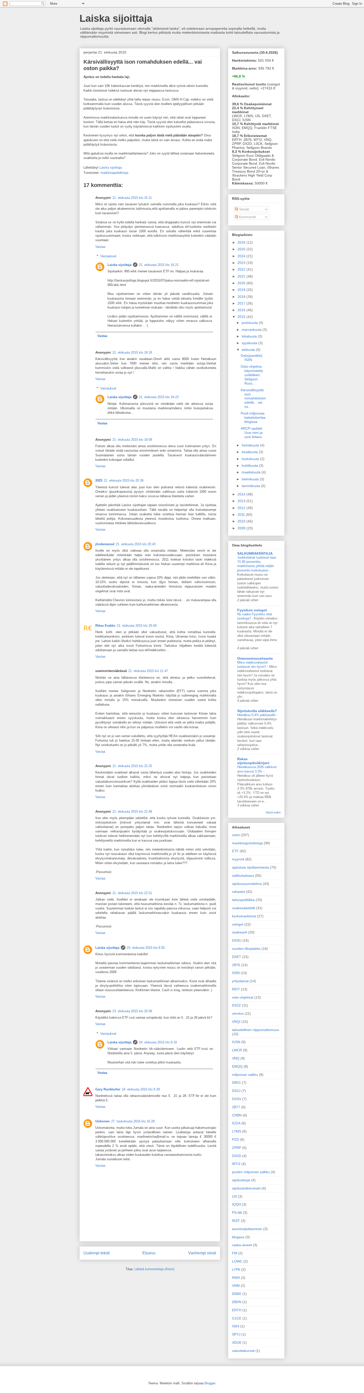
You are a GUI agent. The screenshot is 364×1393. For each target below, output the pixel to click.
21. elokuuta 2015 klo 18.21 (159, 265)
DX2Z (236, 1005)
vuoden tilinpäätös (246, 949)
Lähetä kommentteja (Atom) (154, 1269)
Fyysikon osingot (252, 610)
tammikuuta (251, 486)
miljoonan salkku (245, 1075)
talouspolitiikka (243, 900)
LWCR (237, 1050)
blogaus (238, 1237)
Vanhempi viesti (202, 1253)
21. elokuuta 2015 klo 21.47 (148, 671)
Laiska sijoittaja (115, 18)
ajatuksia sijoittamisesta (250, 867)
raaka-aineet (242, 1245)
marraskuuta (252, 330)
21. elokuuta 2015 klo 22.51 (132, 893)
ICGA (236, 1123)
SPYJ (236, 1334)
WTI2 (236, 1164)
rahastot (238, 892)
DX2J (236, 1091)
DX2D (236, 1156)
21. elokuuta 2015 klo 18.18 (132, 352)
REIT (236, 989)
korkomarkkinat (244, 916)
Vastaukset (108, 256)
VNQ (235, 1058)
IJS (234, 1196)
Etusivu (149, 1253)
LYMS (236, 1131)
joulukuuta (250, 323)
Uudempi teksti (96, 1253)
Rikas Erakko (105, 625)
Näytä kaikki (273, 812)
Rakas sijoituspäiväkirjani (253, 761)
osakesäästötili (243, 908)
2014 (241, 494)
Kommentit (247, 217)
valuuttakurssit (243, 1351)
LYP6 (236, 1269)
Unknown (102, 1121)
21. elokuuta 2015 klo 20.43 (136, 544)
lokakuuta (250, 336)
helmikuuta (251, 479)
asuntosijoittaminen (247, 1229)
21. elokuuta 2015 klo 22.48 (132, 811)
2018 (241, 297)
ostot (236, 835)
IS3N (236, 973)
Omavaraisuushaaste (255, 658)
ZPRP (236, 1148)
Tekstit (243, 209)
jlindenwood (104, 544)
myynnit (238, 859)
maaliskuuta (251, 472)
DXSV (236, 1099)
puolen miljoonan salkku (251, 1172)
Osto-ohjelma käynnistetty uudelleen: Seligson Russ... (252, 374)
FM (234, 1253)
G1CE (236, 1318)
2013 (241, 501)
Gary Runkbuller (107, 1089)
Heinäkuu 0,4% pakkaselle (256, 715)
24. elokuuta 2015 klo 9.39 (141, 1089)
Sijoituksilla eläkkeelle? (257, 711)
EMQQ (237, 1066)
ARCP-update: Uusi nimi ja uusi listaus (252, 432)
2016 (241, 310)
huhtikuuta (250, 465)
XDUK (236, 1342)
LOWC (237, 1261)
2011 (241, 514)
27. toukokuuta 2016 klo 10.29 (133, 1121)
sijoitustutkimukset (246, 1188)
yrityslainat (240, 981)
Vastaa (100, 247)
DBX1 (236, 1082)
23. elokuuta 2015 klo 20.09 (132, 1011)
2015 (241, 317)
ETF (235, 851)
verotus (238, 1013)
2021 (241, 276)
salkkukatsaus (243, 875)
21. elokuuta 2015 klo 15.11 (132, 198)
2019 (241, 290)
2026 (241, 242)
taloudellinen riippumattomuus (255, 1030)
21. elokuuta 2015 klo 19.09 (132, 439)
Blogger (210, 1383)
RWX (236, 1278)
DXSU (236, 940)
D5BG (236, 1294)
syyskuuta (250, 343)
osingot (237, 924)
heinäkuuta (251, 445)
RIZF (236, 1221)
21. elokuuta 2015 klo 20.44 (136, 625)
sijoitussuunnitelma (247, 884)
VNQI (236, 1022)
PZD (235, 1139)
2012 (241, 508)
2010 (241, 521)
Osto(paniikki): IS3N (252, 358)
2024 (241, 256)
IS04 (235, 1326)
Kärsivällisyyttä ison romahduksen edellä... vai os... (253, 398)
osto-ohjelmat (242, 997)
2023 (241, 263)
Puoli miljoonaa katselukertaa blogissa (253, 417)
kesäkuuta (250, 452)
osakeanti (239, 932)
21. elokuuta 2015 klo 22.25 (132, 766)
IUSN (236, 1042)
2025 (98, 480)
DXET (236, 957)
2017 (241, 303)
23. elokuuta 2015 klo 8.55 (146, 948)
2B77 (236, 1107)
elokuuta (249, 350)
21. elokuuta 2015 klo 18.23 (159, 397)
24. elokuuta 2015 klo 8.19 (158, 1042)
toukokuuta (251, 459)
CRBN (237, 1115)
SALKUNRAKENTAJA (255, 553)
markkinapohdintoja (114, 173)
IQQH (236, 1204)
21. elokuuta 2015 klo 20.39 (123, 480)
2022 (241, 269)
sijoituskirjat (241, 1180)
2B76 (236, 965)
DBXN (236, 1302)
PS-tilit (237, 1212)
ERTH (236, 1310)
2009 (241, 528)
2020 (241, 283)
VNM (236, 1286)
